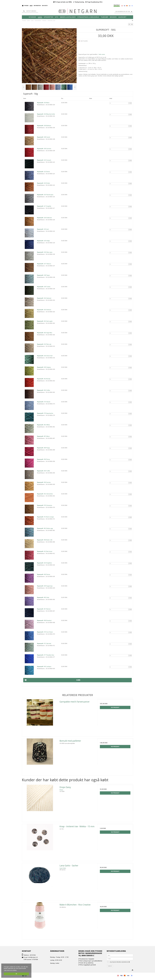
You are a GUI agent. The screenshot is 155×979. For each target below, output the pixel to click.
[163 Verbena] (29, 313)
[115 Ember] (29, 186)
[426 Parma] (29, 578)
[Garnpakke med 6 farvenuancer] (40, 717)
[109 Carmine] (29, 152)
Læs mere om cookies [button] (10, 970)
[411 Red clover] (29, 555)
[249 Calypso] (29, 370)
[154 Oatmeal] (29, 301)
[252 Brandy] (29, 382)
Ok (16, 973)
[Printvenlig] (132, 20)
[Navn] (120, 955)
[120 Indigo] (29, 244)
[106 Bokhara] (29, 129)
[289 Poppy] (29, 451)
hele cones (102, 54)
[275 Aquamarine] (29, 417)
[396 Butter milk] (29, 543)
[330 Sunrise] (29, 486)
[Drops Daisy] (40, 803)
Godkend (110, 965)
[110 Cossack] (29, 163)
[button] (129, 24)
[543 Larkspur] (29, 670)
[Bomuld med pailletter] (40, 756)
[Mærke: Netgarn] (82, 44)
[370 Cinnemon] (29, 509)
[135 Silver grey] (29, 255)
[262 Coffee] (29, 393)
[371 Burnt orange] (29, 520)
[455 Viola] (29, 601)
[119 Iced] (29, 232)
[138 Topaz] (29, 278)
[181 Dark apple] (29, 324)
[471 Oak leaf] (29, 647)
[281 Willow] (29, 428)
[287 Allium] (29, 440)
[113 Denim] (29, 175)
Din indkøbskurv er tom (122, 11)
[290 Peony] (29, 463)
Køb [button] (78, 680)
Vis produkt (115, 707)
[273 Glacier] (29, 405)
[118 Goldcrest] (29, 221)
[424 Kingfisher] (29, 566)
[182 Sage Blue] (29, 336)
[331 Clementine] (29, 497)
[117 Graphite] (29, 209)
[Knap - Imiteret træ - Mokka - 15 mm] (40, 842)
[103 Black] (29, 106)
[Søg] (30, 11)
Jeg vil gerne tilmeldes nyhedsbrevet (121, 962)
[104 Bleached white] (29, 117)
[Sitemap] (132, 970)
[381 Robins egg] (29, 532)
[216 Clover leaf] (29, 359)
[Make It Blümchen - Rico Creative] (40, 920)
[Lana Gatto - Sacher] (40, 881)
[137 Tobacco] (29, 267)
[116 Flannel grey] (29, 198)
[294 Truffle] (29, 474)
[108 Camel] (29, 140)
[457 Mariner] (29, 612)
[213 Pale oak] (29, 347)
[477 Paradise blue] (29, 658)
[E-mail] (120, 958)
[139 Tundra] (29, 290)
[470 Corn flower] (29, 635)
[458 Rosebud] (29, 624)
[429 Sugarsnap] (29, 589)
